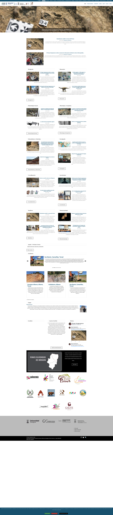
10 (60, 267)
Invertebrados (89, 0)
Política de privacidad (58, 509)
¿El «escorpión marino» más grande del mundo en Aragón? (79, 191)
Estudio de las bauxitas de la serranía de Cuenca (47, 157)
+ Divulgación (30, 100)
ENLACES (107, 3)
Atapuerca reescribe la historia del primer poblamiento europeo (79, 214)
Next (85, 261)
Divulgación (54, 0)
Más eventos (30, 250)
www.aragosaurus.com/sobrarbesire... (77, 329)
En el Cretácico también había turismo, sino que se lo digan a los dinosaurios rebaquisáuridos (79, 87)
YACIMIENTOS (96, 3)
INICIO (85, 3)
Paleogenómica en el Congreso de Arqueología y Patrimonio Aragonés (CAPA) (79, 226)
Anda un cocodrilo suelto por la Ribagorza (47, 178)
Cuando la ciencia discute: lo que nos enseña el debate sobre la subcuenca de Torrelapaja (79, 143)
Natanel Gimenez (29, 304)
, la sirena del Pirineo (65, 38)
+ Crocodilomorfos (31, 201)
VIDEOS (110, 3)
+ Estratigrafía (62, 168)
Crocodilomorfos (84, 0)
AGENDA (100, 3)
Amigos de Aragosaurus (103, 0)
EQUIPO (104, 3)
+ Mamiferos (29, 238)
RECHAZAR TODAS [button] (54, 513)
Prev (27, 261)
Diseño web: (28, 439)
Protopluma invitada (109, 0)
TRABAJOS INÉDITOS (90, 3)
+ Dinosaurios (62, 98)
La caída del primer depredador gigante (47, 121)
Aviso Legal (76, 428)
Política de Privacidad (78, 429)
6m (80, 344)
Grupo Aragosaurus (78, 323)
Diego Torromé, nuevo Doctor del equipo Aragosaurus (79, 154)
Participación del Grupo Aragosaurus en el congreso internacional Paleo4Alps (47, 87)
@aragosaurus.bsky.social (76, 324)
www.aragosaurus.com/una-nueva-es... (77, 346)
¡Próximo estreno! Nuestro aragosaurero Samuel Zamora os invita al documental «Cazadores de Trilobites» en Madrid (79, 179)
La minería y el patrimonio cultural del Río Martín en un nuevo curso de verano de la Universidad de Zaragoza (79, 109)
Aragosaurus (47, 0)
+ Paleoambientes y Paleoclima (33, 169)
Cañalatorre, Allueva (54, 284)
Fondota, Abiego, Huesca (80, 257)
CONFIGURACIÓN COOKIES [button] (63, 513)
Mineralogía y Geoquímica (78, 0)
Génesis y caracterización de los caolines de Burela (79, 122)
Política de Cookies (77, 431)
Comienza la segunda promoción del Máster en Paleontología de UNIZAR (47, 109)
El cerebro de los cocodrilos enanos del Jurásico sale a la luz (47, 191)
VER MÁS (75, 364)
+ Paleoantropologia (63, 238)
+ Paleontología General (32, 133)
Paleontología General (68, 0)
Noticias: (43, 0)
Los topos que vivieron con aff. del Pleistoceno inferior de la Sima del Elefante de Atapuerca (47, 226)
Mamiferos (92, 0)
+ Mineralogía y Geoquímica (64, 133)
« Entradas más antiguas (30, 299)
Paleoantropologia (97, 0)
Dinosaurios (51, 0)
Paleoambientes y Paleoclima (61, 0)
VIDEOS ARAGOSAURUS (56, 347)
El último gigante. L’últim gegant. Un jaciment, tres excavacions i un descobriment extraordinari (79, 73)
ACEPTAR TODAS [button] (47, 513)
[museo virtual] (72, 396)
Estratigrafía (73, 0)
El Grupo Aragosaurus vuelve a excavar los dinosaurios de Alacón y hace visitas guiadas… (65, 52)
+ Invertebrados (62, 204)
